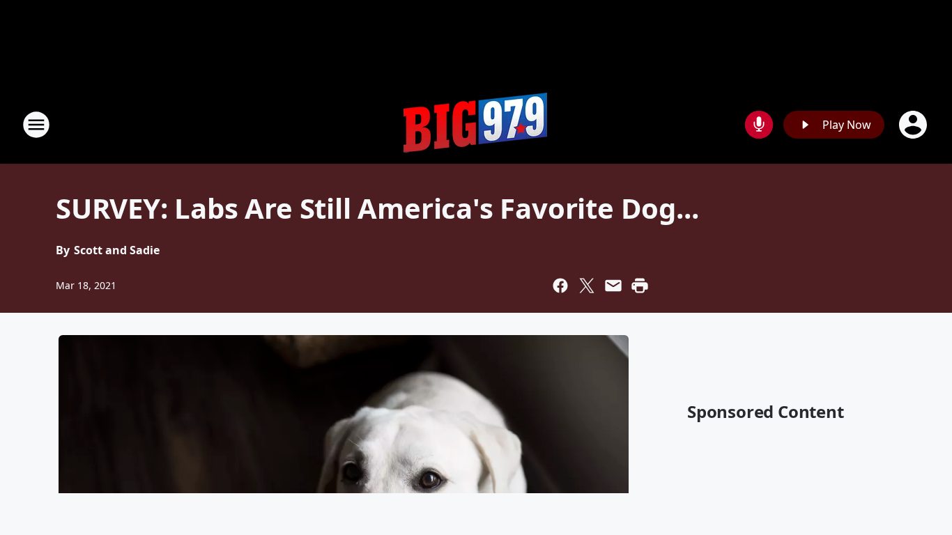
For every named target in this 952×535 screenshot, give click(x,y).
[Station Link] (476, 124)
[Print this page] (640, 285)
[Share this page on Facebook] (560, 285)
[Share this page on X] (587, 285)
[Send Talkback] (759, 125)
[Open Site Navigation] (36, 125)
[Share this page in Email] (613, 285)
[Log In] (914, 125)
